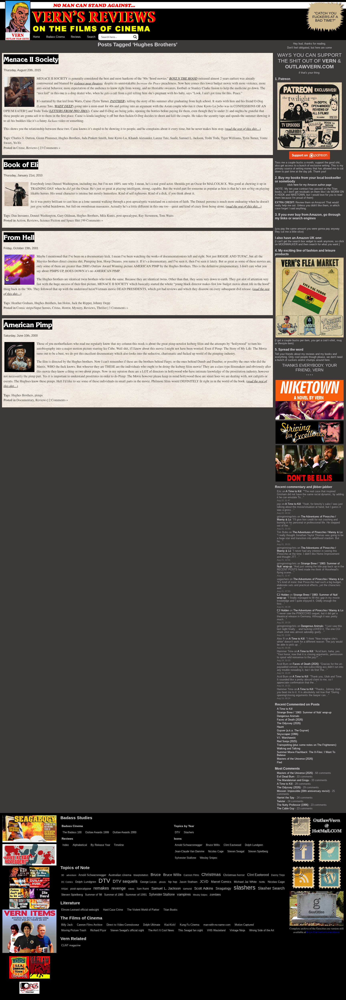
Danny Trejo (278, 875)
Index (65, 844)
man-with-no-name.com (216, 924)
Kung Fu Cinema (189, 924)
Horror (66, 308)
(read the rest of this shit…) (243, 129)
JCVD (204, 881)
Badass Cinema (55, 36)
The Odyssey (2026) (289, 723)
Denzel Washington (43, 215)
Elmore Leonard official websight (80, 909)
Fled (279, 762)
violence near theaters (88, 83)
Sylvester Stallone (185, 857)
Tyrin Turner (250, 138)
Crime (20, 148)
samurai (187, 888)
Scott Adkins (203, 888)
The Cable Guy (285, 808)
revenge (119, 888)
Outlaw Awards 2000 (124, 832)
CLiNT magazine (70, 945)
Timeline (119, 844)
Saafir (173, 138)
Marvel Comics (221, 881)
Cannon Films (191, 875)
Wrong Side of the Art (261, 930)
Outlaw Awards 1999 (97, 832)
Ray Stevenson (148, 215)
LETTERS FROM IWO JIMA (69, 111)
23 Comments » (50, 148)
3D (62, 875)
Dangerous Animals (312, 626)
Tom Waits (166, 215)
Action (20, 220)
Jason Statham (188, 881)
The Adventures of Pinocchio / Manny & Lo (317, 532)
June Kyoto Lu (117, 138)
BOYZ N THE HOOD (183, 78)
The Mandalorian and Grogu (293, 780)
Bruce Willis (213, 844)
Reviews (76, 36)
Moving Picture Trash (73, 930)
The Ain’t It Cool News (161, 930)
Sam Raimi (143, 888)
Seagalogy (223, 888)
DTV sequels (125, 881)
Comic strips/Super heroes (33, 308)
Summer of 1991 (136, 894)
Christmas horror (234, 875)
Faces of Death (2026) (306, 663)
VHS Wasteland (216, 930)
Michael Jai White (245, 881)
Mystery (77, 308)
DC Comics (67, 882)
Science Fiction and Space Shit (60, 220)
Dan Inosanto (20, 215)
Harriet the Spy (285, 797)
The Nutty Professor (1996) (292, 804)
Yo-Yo (17, 143)
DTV (177, 832)
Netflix (262, 882)
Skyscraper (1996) (287, 734)
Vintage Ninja (237, 930)
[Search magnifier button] (135, 36)
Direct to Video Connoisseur (123, 924)
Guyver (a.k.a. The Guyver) (293, 730)
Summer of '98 (93, 894)
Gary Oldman (66, 215)
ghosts (162, 882)
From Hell (19, 237)
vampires (184, 894)
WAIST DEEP (63, 106)
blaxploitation (141, 875)
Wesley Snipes (208, 857)
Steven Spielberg (258, 851)
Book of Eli (21, 164)
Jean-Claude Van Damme (189, 851)
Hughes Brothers (69, 138)
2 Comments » (58, 400)
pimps (39, 395)
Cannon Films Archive (89, 924)
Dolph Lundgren (254, 844)
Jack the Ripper (82, 303)
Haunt (280, 726)
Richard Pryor (98, 930)
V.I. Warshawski (286, 737)
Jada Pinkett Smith (94, 138)
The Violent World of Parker (143, 909)
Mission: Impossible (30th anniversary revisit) (303, 791)
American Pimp (28, 325)
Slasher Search (271, 888)
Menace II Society (31, 59)
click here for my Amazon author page (309, 184)
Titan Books (170, 909)
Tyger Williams (231, 138)
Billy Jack (67, 924)
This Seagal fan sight (190, 930)
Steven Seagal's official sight (127, 930)
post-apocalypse (126, 215)
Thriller (102, 308)
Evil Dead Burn (285, 776)
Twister (281, 801)
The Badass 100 (71, 832)
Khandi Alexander (140, 138)
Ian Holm (64, 303)
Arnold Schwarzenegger (188, 844)
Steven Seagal (235, 851)
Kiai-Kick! (170, 924)
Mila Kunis (107, 215)
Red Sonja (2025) (287, 741)
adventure (71, 875)
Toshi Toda (212, 138)
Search (91, 36)
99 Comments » (92, 220)
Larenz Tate (161, 138)
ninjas (64, 888)
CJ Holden (283, 594)
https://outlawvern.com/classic (323, 932)
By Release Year (100, 844)
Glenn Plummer (46, 138)
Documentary (25, 400)
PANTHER (117, 101)
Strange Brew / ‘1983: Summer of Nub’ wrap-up (304, 712)
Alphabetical (80, 844)
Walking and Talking (288, 748)
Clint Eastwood (232, 844)
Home (36, 36)
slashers (244, 887)
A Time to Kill (293, 491)
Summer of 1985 (113, 894)
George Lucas (148, 882)
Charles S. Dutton (23, 138)
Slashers (189, 832)
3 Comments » (118, 308)
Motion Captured (244, 924)
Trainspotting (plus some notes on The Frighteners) (306, 744)
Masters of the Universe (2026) (295, 758)
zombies (215, 894)
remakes (101, 888)
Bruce (156, 874)
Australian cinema (120, 875)
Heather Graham (22, 303)
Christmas (211, 874)
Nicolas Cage (215, 851)
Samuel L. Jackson (191, 138)
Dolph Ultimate (151, 924)
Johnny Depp (101, 303)
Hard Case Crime (113, 909)
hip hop (172, 881)
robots (131, 889)
